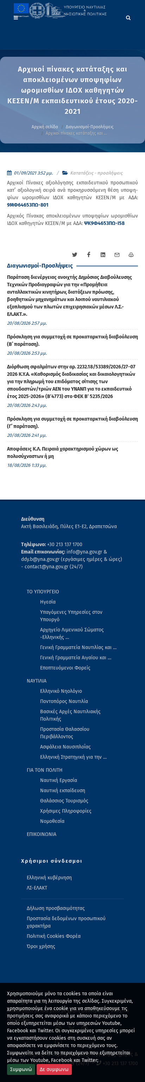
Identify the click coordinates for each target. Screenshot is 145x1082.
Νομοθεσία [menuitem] (52, 821)
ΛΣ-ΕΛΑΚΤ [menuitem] (37, 888)
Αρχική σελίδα (45, 126)
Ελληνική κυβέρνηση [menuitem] (49, 878)
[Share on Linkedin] (103, 255)
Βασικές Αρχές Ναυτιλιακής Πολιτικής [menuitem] (70, 715)
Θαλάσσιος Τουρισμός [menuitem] (64, 801)
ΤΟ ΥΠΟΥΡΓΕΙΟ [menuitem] (43, 592)
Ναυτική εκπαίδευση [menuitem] (62, 791)
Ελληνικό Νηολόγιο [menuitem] (61, 691)
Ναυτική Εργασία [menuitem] (58, 780)
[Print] (131, 255)
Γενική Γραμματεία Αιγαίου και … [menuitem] (75, 658)
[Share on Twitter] (75, 255)
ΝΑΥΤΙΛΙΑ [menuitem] (36, 681)
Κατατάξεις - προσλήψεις (96, 173)
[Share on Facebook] (89, 255)
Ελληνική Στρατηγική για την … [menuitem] (73, 757)
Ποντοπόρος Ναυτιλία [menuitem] (64, 701)
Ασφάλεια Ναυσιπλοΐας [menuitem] (65, 747)
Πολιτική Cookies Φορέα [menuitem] (54, 936)
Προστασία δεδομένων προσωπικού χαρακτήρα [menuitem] (66, 922)
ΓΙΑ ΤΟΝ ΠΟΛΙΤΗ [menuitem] (45, 770)
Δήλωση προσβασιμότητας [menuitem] (56, 908)
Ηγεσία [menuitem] (48, 602)
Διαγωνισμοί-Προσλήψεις (90, 126)
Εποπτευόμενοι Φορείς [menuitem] (65, 668)
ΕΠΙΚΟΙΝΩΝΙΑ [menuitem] (41, 834)
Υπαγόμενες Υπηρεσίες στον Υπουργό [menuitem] (71, 616)
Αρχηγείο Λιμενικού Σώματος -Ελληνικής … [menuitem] (72, 633)
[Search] (128, 16)
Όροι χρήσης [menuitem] (41, 946)
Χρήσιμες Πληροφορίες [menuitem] (66, 811)
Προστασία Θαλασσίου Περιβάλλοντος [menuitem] (64, 733)
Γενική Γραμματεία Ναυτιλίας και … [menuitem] (78, 647)
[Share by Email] (117, 255)
